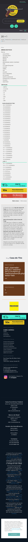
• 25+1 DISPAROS (7, 105)
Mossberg (16, 501)
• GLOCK (4, 67)
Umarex (20, 480)
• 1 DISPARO (6, 140)
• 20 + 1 (4, 161)
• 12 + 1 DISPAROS (7, 149)
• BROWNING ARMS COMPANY (10, 62)
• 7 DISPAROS (6, 128)
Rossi (18, 476)
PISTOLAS (23, 39)
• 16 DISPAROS (6, 113)
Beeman (17, 479)
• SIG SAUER (5, 75)
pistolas (12, 490)
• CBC (3, 64)
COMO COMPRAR (7, 349)
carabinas (8, 492)
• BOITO (4, 60)
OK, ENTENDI (14, 534)
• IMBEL (4, 68)
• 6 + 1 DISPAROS (7, 153)
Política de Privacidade (16, 528)
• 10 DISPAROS (7, 124)
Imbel (14, 498)
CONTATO (5, 333)
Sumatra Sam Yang (14, 483)
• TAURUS (4, 80)
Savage (11, 501)
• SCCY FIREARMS (7, 73)
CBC (21, 495)
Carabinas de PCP (16, 456)
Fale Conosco (22, 1)
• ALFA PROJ (5, 54)
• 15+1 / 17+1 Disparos (9, 165)
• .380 (4, 100)
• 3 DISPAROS (6, 136)
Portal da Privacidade (15, 529)
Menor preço (23, 200)
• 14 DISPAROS (6, 116)
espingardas (15, 492)
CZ (7, 496)
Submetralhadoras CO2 (13, 473)
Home (2, 39)
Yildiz (7, 498)
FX (6, 480)
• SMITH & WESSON (7, 77)
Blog (7, 258)
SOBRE (5, 331)
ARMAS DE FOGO (16, 39)
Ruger (18, 498)
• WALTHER (5, 82)
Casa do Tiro (16, 258)
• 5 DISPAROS (6, 132)
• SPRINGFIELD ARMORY (9, 78)
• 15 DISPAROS (6, 115)
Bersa (10, 498)
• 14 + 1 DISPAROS (7, 151)
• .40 (4, 94)
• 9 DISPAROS (6, 126)
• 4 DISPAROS (6, 134)
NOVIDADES (6, 334)
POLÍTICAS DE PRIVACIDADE (10, 348)
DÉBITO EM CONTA (7, 352)
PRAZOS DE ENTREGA (8, 351)
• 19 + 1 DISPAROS (7, 147)
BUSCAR (20, 21)
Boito (20, 499)
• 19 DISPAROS (6, 107)
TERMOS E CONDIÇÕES (8, 346)
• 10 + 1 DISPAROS (7, 155)
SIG (21, 479)
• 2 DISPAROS (6, 138)
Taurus (17, 495)
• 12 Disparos (6, 175)
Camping (13, 513)
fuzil (20, 492)
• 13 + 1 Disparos (7, 163)
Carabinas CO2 (14, 471)
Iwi (21, 498)
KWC (12, 479)
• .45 (4, 93)
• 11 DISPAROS (6, 122)
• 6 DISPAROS (6, 130)
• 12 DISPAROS (6, 120)
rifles (20, 490)
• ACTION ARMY (6, 55)
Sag (16, 476)
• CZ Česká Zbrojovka (7, 65)
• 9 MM (4, 91)
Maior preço (15, 200)
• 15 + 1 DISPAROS (7, 157)
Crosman (8, 479)
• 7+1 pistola (6, 171)
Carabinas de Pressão (11, 457)
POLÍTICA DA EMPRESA (8, 343)
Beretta (13, 496)
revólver (16, 490)
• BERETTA (5, 57)
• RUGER (4, 72)
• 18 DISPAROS (7, 109)
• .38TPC (5, 87)
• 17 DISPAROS (6, 111)
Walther (10, 477)
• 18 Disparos (7, 179)
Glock (20, 496)
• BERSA (4, 59)
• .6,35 (4, 96)
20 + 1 (3, 41)
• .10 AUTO (5, 89)
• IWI (3, 70)
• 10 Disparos (7, 173)
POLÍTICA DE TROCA (8, 344)
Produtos (8, 39)
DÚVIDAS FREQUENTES (8, 341)
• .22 (4, 98)
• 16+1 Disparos (7, 169)
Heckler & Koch (16, 477)
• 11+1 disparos (7, 167)
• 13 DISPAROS (6, 118)
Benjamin (14, 482)
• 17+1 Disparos (7, 177)
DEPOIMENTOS (6, 336)
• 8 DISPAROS (6, 142)
